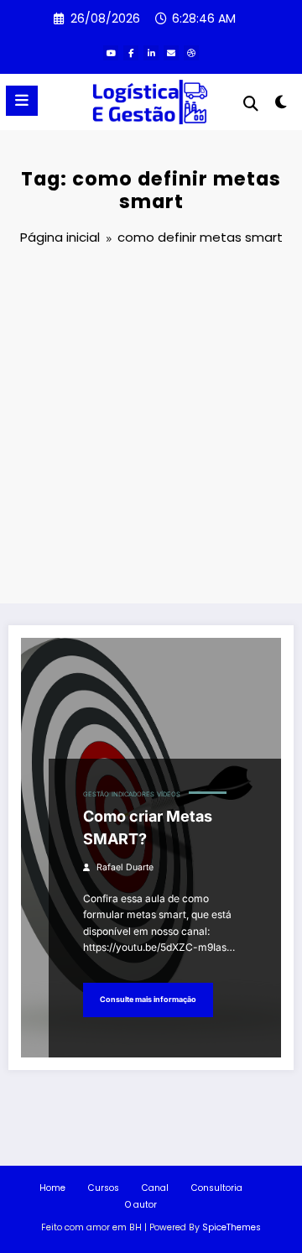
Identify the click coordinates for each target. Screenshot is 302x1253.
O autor (141, 1204)
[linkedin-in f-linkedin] (151, 52)
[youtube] (110, 52)
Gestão (96, 794)
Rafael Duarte (125, 867)
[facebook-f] (130, 52)
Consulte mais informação (148, 999)
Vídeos (168, 794)
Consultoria (216, 1188)
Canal (155, 1188)
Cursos (103, 1188)
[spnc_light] (281, 105)
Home (52, 1188)
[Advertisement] (151, 427)
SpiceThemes (231, 1227)
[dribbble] (191, 52)
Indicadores (133, 794)
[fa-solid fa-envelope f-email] (171, 52)
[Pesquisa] (251, 103)
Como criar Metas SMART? (147, 827)
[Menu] (22, 101)
